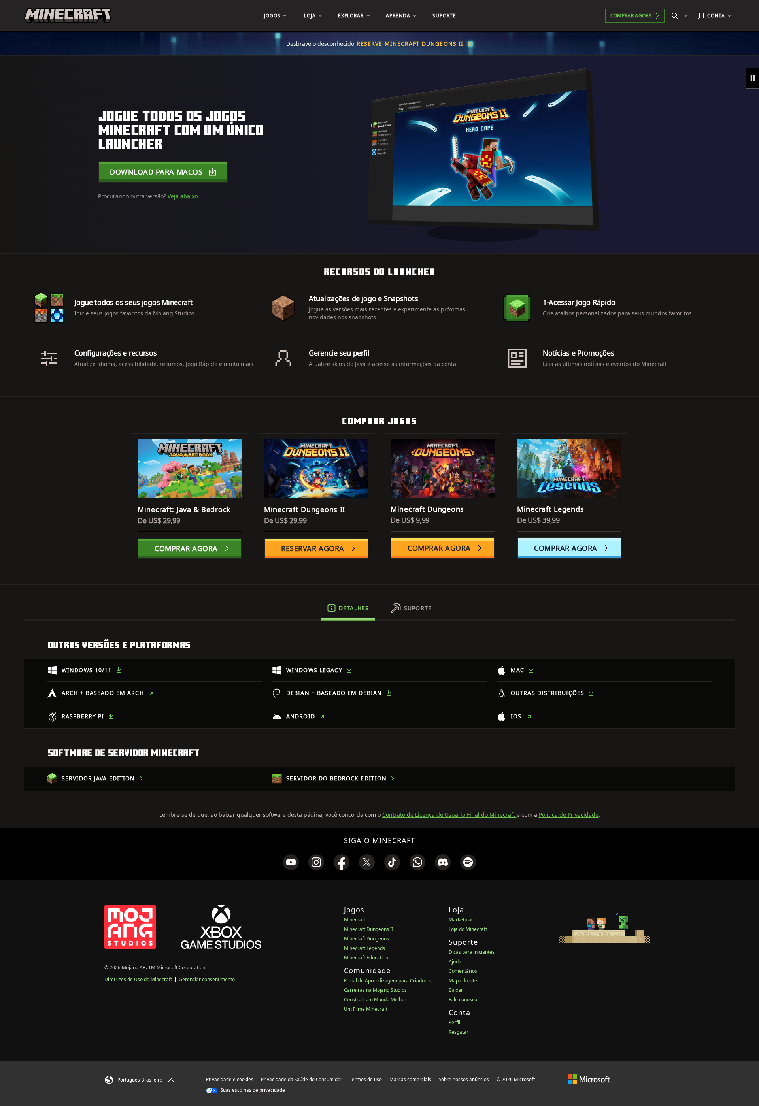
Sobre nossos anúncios (464, 1079)
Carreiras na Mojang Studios (375, 990)
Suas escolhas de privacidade (252, 1090)
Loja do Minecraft (468, 929)
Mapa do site (463, 980)
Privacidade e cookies (229, 1079)
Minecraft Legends (364, 948)
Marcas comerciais (410, 1079)
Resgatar (458, 1032)
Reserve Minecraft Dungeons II (410, 43)
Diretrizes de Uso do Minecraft (138, 979)
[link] (291, 862)
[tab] (348, 608)
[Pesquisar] (681, 15)
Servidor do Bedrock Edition (336, 778)
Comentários (463, 971)
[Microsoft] (589, 1079)
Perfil (454, 1022)
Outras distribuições (547, 693)
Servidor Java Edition (98, 778)
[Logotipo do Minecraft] (67, 15)
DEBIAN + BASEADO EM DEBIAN (334, 693)
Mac (517, 670)
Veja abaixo (183, 196)
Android (300, 716)
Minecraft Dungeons (366, 938)
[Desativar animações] (752, 78)
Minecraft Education (366, 957)
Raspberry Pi (83, 716)
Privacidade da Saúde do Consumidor (301, 1079)
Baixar (456, 990)
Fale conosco (463, 999)
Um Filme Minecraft (365, 1009)
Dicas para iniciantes (472, 952)
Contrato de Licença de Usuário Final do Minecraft (449, 814)
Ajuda (455, 961)
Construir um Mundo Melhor (375, 999)
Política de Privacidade (569, 814)
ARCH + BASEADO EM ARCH (103, 693)
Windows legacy (314, 670)
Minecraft (354, 919)
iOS (516, 716)
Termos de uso (366, 1079)
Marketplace (462, 919)
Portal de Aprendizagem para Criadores (388, 980)
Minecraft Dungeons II (368, 929)
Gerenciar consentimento (207, 979)
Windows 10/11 (87, 670)
